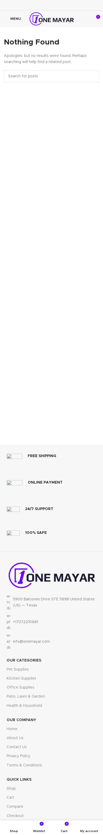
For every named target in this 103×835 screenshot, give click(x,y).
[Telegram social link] (65, 5)
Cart (10, 798)
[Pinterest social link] (51, 5)
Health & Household (24, 706)
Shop (11, 789)
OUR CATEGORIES (24, 660)
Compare (15, 807)
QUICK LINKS (19, 780)
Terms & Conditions (24, 765)
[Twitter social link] (44, 5)
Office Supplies (20, 687)
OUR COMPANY (21, 720)
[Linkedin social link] (58, 5)
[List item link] (51, 622)
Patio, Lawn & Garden (26, 696)
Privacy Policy (18, 756)
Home (12, 729)
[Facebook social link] (37, 5)
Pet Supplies (18, 669)
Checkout (15, 816)
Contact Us (17, 747)
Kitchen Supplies (21, 678)
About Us (15, 738)
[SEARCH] (93, 76)
